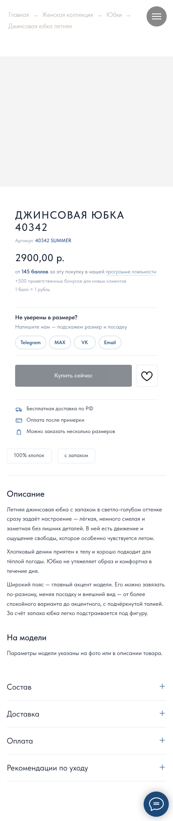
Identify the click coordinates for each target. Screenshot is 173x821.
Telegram (31, 342)
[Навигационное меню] (156, 16)
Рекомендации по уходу (47, 768)
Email (110, 342)
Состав (19, 687)
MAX (60, 342)
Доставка (23, 714)
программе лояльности (131, 272)
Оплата (20, 741)
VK (84, 342)
